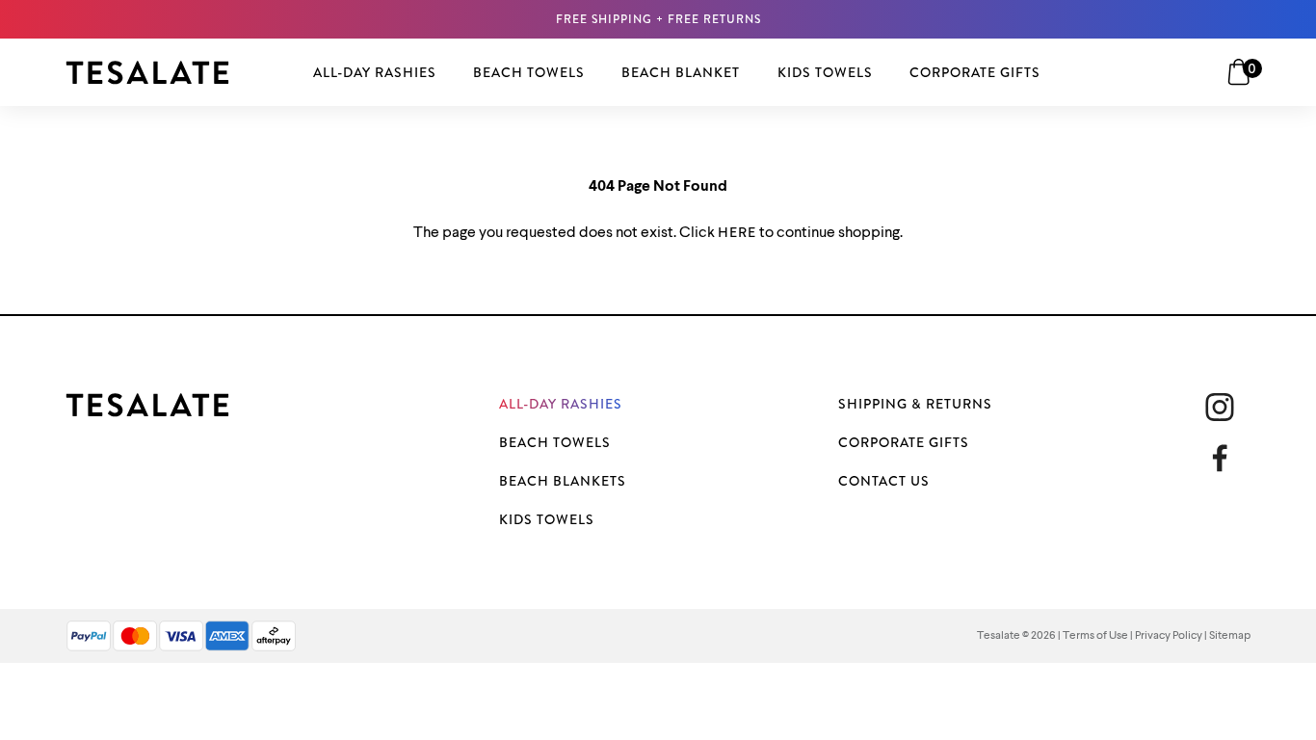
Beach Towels (555, 442)
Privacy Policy (1168, 636)
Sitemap (1229, 636)
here (737, 232)
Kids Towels (546, 519)
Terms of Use (1095, 636)
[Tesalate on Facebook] (1227, 458)
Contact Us (884, 480)
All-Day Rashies (560, 403)
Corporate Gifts (903, 442)
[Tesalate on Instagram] (1219, 407)
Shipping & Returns (915, 403)
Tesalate (998, 636)
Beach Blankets (562, 480)
